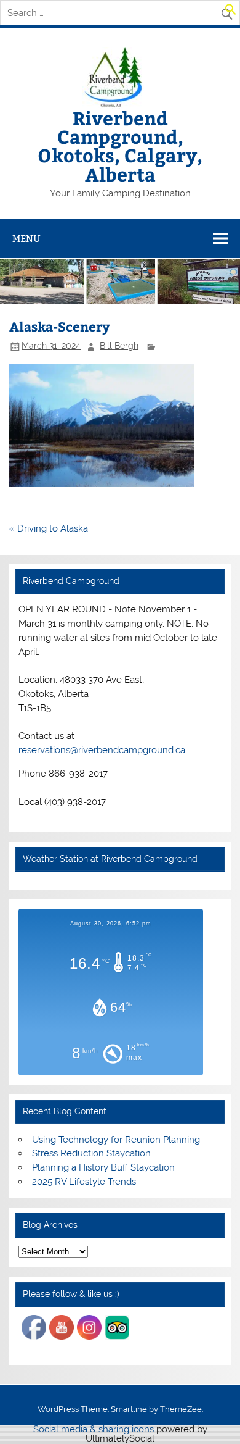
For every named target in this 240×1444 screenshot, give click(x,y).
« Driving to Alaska (48, 528)
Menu (26, 238)
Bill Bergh (119, 346)
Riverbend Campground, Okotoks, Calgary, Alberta (120, 145)
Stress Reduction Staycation (91, 1153)
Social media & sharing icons (94, 1429)
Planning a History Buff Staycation (103, 1167)
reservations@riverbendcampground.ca (101, 750)
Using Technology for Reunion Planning (116, 1139)
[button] (231, 12)
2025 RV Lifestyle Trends (84, 1181)
